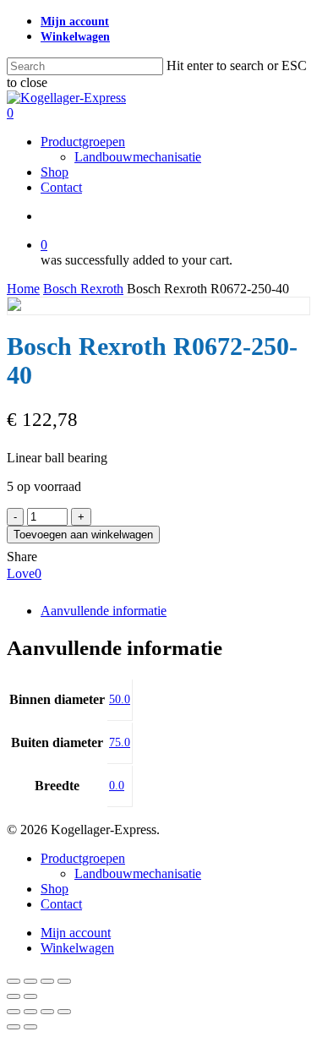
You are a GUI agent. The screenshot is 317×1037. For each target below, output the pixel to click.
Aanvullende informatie (104, 610)
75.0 (119, 742)
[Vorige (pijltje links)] (13, 996)
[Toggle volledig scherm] (30, 981)
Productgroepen (83, 858)
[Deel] (47, 981)
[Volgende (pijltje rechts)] (30, 996)
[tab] (175, 611)
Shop (54, 888)
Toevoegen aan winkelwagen (83, 534)
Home (23, 288)
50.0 (119, 699)
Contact (61, 904)
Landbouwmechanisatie (137, 873)
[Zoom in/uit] (13, 981)
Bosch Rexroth (83, 288)
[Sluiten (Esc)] (64, 981)
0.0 (116, 785)
